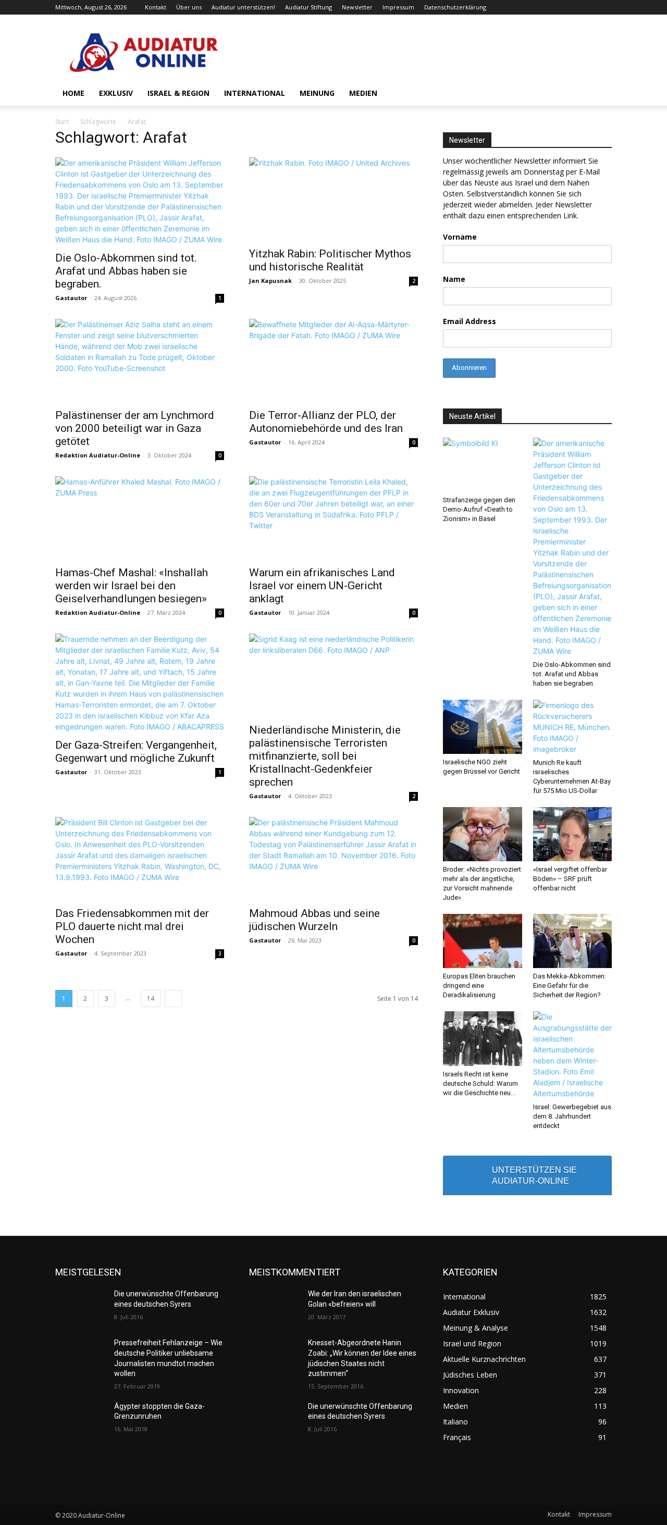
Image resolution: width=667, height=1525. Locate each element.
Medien (363, 93)
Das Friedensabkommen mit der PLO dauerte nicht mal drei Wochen (132, 926)
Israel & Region (178, 93)
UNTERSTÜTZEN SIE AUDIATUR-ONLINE (534, 1175)
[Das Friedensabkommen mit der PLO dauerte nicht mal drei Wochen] (139, 858)
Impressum (398, 7)
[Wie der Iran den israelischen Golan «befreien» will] (274, 1306)
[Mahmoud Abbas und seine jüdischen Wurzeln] (333, 858)
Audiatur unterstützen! (243, 7)
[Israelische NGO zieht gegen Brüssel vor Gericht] (482, 727)
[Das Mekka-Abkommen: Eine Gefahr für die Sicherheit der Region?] (572, 941)
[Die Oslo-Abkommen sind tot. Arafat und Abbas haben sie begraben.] (139, 201)
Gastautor (71, 298)
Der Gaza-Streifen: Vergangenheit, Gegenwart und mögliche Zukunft (136, 751)
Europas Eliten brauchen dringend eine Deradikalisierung (479, 985)
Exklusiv (116, 93)
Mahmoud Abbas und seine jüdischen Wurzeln (314, 920)
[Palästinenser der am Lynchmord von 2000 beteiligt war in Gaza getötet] (139, 360)
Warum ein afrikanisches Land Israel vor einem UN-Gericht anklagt (322, 585)
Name (454, 279)
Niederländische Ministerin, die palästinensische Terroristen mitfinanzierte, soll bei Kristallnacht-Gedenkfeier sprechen (325, 756)
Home (73, 93)
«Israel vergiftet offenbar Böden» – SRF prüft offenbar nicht (570, 878)
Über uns (189, 7)
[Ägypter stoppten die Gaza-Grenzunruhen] (80, 1419)
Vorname (460, 237)
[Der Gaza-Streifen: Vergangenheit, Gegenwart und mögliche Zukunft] (139, 683)
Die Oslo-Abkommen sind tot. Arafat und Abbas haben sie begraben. (126, 271)
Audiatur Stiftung (308, 7)
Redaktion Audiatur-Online (97, 455)
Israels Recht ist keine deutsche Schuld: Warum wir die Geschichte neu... (480, 1083)
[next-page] (173, 998)
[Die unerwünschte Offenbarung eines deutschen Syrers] (80, 1306)
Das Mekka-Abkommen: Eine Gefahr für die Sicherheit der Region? (569, 985)
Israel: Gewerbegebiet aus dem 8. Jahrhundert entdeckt (572, 1116)
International (254, 93)
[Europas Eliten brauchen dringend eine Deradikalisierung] (482, 941)
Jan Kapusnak (270, 280)
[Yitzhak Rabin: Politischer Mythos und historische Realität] (333, 199)
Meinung (317, 93)
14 (150, 998)
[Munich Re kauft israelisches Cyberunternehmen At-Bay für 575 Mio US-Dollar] (572, 727)
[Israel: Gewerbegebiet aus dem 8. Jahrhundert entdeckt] (572, 1055)
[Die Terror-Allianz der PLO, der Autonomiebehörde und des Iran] (333, 360)
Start (62, 121)
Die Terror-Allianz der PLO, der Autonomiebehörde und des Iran (326, 422)
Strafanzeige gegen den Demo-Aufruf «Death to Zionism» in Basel (479, 509)
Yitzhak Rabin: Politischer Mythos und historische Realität (330, 260)
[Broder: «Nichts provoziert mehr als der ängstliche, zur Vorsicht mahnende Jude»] (482, 834)
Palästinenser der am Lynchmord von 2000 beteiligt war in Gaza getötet (134, 428)
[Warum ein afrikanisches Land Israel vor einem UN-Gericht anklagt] (333, 518)
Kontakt (155, 7)
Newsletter (357, 7)
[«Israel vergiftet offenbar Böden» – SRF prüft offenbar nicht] (572, 834)
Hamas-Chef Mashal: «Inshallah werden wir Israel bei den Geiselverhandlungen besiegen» (131, 585)
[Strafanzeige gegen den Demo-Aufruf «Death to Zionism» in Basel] (482, 465)
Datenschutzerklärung (455, 7)
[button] (599, 94)
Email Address (469, 321)
